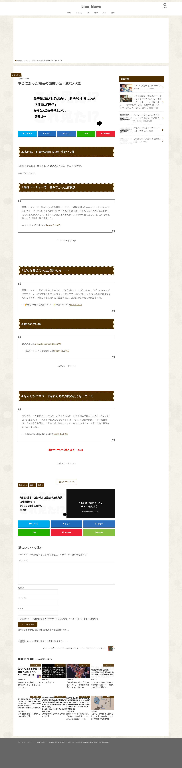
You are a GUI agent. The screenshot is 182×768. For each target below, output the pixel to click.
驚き (41, 485)
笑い (104, 13)
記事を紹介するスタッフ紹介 (60, 742)
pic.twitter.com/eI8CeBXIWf (48, 344)
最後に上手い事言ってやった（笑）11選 (146, 129)
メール (22, 598)
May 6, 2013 (76, 304)
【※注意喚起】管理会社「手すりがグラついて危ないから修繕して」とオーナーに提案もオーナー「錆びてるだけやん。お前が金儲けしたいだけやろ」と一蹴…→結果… (140, 102)
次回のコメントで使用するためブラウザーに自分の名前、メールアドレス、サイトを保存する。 (60, 619)
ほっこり (79, 13)
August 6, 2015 (53, 225)
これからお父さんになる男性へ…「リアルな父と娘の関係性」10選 (146, 118)
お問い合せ (40, 742)
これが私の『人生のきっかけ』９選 (147, 140)
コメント (23, 560)
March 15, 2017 (60, 434)
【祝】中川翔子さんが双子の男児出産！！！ (147, 87)
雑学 (96, 13)
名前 (21, 588)
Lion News (91, 6)
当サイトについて (25, 742)
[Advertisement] (91, 39)
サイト (21, 608)
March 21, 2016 (61, 351)
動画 (69, 13)
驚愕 (113, 13)
